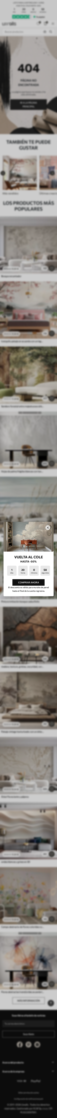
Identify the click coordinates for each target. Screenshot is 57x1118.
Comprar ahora (28, 582)
